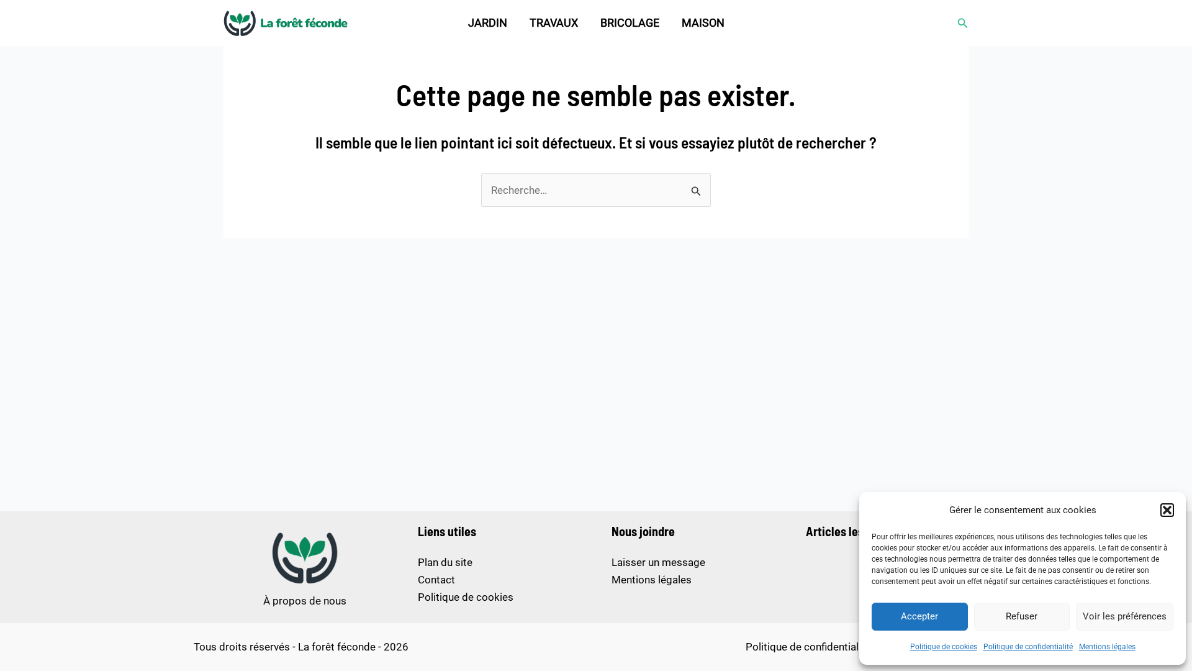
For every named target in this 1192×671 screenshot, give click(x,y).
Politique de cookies (943, 646)
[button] (1167, 510)
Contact (436, 579)
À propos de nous (304, 601)
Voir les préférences (1125, 616)
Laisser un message (658, 562)
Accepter (919, 616)
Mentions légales (1107, 646)
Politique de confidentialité (1028, 646)
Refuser (1021, 616)
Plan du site (445, 562)
